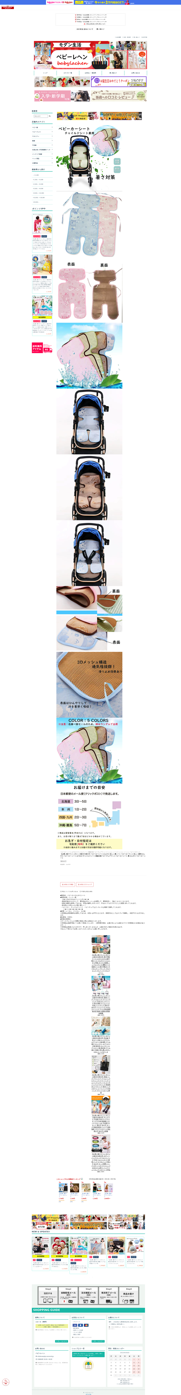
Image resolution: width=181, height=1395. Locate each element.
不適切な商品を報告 (86, 891)
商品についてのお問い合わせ (70, 891)
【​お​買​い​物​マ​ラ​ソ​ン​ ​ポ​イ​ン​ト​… (63, 1195)
